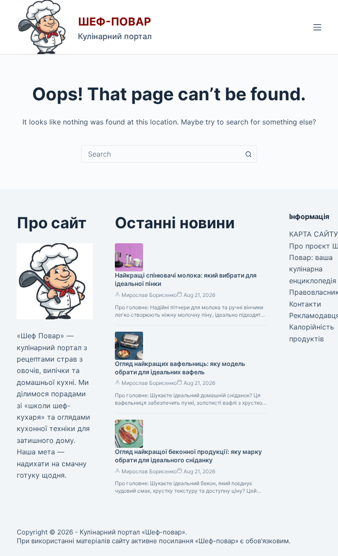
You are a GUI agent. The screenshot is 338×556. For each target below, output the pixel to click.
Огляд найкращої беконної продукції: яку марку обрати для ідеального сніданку (188, 456)
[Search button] (248, 154)
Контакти (305, 304)
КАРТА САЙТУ (313, 234)
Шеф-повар (114, 21)
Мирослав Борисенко (149, 295)
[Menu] (317, 27)
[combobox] (160, 154)
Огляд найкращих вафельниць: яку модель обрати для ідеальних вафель (180, 368)
